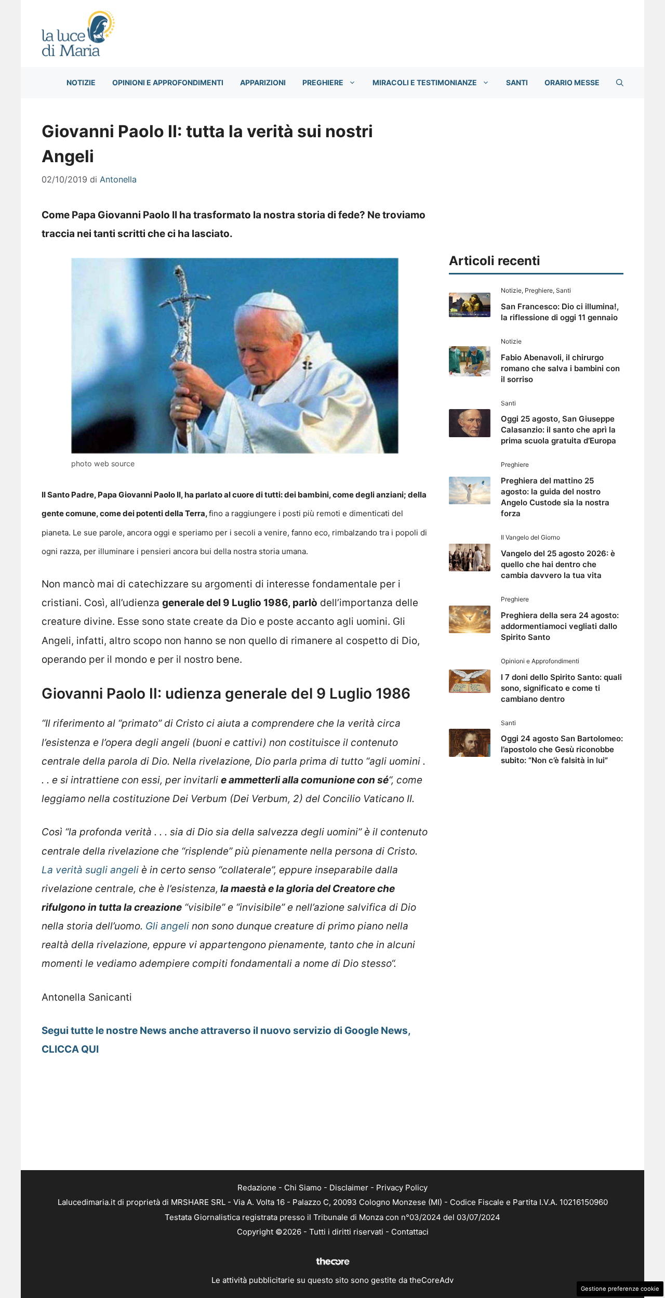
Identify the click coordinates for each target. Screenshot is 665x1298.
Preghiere (322, 82)
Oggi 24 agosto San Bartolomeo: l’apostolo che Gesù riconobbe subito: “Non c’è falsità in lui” (562, 749)
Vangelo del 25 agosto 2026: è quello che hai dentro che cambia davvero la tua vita (558, 564)
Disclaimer (348, 1187)
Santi (517, 82)
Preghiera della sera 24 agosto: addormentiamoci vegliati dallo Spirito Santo (560, 626)
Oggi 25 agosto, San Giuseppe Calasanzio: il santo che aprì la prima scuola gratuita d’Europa (558, 429)
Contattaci (410, 1232)
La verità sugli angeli (90, 870)
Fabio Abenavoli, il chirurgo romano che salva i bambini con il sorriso (560, 368)
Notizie (81, 82)
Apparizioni (263, 82)
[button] (620, 82)
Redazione (256, 1187)
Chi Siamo (303, 1187)
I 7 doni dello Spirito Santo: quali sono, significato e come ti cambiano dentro (561, 688)
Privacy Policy (402, 1187)
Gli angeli (167, 926)
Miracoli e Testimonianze (425, 82)
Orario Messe (572, 82)
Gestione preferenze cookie (620, 1288)
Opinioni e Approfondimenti (167, 82)
